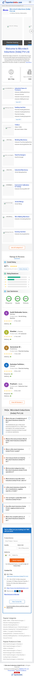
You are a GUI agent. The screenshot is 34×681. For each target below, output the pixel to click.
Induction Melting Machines (22, 92)
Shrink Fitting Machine (21, 172)
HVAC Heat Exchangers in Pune (11, 646)
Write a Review (23, 269)
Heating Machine (7, 633)
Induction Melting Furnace (22, 99)
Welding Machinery (21, 140)
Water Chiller (18, 127)
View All (18, 102)
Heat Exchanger (19, 157)
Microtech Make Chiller (21, 129)
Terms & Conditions (21, 670)
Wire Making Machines (22, 217)
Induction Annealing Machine (23, 219)
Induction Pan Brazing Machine (23, 142)
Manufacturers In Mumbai (11, 594)
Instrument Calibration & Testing (22, 185)
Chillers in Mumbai (8, 648)
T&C (25, 564)
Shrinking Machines (24, 636)
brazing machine (20, 232)
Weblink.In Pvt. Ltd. (24, 669)
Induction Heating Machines (22, 112)
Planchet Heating (12, 42)
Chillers (17, 125)
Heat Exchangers (20, 155)
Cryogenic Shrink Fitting (15, 631)
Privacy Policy (17, 565)
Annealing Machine (22, 629)
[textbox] (23, 548)
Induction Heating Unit (9, 629)
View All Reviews (16, 402)
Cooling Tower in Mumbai (10, 657)
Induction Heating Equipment (23, 116)
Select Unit (20, 545)
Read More (29, 62)
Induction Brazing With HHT (22, 189)
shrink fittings (19, 201)
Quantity (6, 545)
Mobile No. (7, 552)
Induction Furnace (18, 633)
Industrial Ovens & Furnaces (20, 89)
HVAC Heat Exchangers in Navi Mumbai (13, 655)
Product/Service (8, 538)
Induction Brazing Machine (22, 234)
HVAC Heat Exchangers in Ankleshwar (13, 659)
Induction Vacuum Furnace (22, 96)
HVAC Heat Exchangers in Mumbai (12, 644)
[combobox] (7, 555)
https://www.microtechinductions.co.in (17, 588)
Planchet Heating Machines (22, 109)
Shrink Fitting (18, 204)
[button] (15, 591)
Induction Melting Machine (10, 636)
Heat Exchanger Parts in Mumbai (12, 652)
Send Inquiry (17, 560)
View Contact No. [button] (17, 601)
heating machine (20, 107)
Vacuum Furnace (19, 94)
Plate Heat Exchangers (18, 620)
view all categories (16, 247)
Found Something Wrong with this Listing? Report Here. (18, 607)
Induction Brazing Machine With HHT (23, 144)
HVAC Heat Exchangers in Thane (12, 650)
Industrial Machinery (21, 170)
